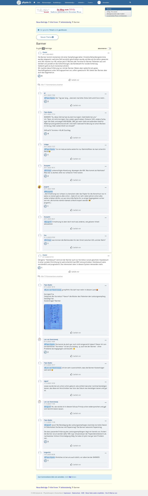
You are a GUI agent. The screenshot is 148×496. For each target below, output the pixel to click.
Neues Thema (46, 37)
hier (70, 477)
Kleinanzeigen (46, 2)
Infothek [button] (80, 2)
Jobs (38, 2)
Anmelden (106, 2)
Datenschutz (76, 493)
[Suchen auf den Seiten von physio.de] (130, 2)
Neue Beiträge (42, 22)
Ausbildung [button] (56, 2)
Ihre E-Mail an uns (111, 493)
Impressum (67, 493)
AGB (82, 493)
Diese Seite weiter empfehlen (94, 493)
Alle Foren (54, 22)
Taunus (109, 9)
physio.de (24, 2)
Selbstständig (66, 22)
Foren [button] (90, 2)
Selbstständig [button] (69, 2)
